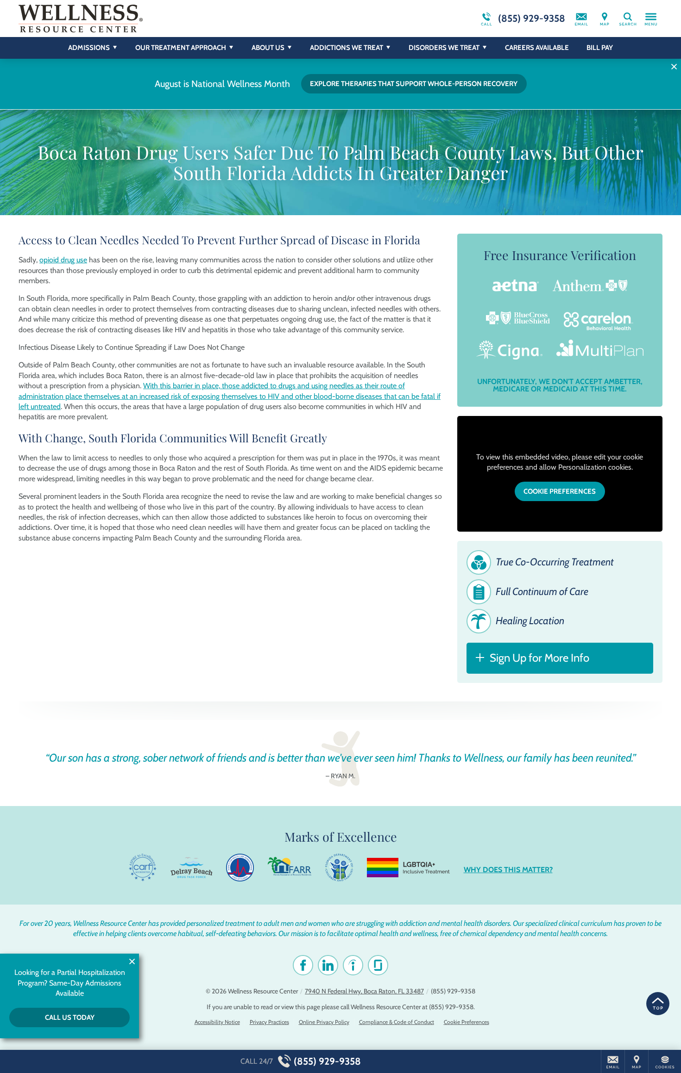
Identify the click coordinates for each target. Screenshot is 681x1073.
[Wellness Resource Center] (157, 18)
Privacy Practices (269, 1021)
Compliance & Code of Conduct (396, 1021)
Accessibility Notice (217, 1021)
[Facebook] (303, 965)
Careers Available (537, 47)
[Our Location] (604, 18)
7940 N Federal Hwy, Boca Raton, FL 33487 (364, 991)
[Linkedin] (328, 965)
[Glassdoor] (378, 965)
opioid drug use (63, 259)
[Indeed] (353, 965)
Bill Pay (599, 47)
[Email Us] (581, 18)
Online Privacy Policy (324, 1021)
